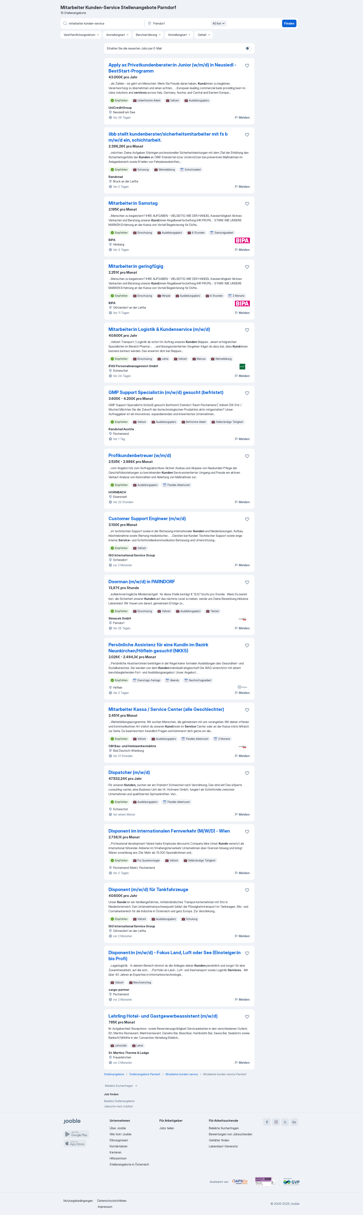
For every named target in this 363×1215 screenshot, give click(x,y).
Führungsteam (119, 1140)
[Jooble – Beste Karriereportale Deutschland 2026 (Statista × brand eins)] (265, 1181)
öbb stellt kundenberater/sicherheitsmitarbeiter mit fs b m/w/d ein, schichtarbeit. (168, 137)
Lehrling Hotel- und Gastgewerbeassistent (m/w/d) (163, 1016)
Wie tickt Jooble (120, 1134)
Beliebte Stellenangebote (119, 1101)
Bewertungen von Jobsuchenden (230, 1134)
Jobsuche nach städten (118, 1106)
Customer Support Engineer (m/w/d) (147, 518)
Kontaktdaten (118, 1146)
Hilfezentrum (118, 1158)
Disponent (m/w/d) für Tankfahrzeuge (148, 889)
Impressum (105, 1207)
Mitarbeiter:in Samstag (133, 203)
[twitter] (285, 1122)
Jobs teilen (166, 1128)
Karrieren (115, 1152)
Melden (244, 117)
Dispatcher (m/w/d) (129, 772)
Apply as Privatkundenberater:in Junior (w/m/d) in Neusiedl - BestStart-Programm (172, 68)
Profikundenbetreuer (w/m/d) (140, 455)
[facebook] (267, 1122)
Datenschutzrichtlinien (111, 1201)
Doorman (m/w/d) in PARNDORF (142, 581)
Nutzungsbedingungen (78, 1201)
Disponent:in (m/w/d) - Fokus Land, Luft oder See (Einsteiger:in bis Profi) (175, 955)
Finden (289, 23)
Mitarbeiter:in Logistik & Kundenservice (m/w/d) (159, 329)
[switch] (248, 48)
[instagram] (276, 1122)
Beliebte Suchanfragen (119, 1085)
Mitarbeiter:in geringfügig (136, 266)
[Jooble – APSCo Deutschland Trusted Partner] (239, 1181)
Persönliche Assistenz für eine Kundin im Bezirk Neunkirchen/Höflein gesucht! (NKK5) (158, 647)
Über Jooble (118, 1128)
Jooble (294, 1204)
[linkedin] (294, 1122)
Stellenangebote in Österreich (129, 1164)
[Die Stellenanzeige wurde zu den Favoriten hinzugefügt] (247, 66)
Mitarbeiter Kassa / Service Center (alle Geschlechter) (166, 709)
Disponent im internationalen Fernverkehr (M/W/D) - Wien (169, 831)
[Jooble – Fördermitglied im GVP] (291, 1181)
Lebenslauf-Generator (223, 1146)
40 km (217, 23)
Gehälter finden (219, 1140)
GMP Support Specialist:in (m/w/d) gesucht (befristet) (166, 392)
